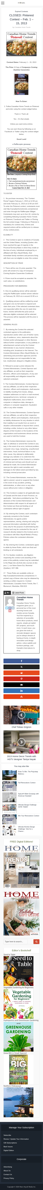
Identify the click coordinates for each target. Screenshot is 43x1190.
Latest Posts (19, 593)
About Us (7, 1171)
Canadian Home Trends (22, 27)
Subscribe (7, 1135)
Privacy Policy (9, 1178)
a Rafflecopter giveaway (21, 144)
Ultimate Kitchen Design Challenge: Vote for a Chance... (26, 829)
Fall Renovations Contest (26, 783)
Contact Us (8, 1174)
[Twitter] (6, 607)
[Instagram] (13, 607)
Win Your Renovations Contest (28, 816)
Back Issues (8, 1147)
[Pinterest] (9, 610)
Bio (8, 593)
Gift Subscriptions (10, 1143)
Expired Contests (21, 11)
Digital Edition (9, 1150)
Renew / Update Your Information (16, 1139)
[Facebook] (9, 607)
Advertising (8, 1167)
